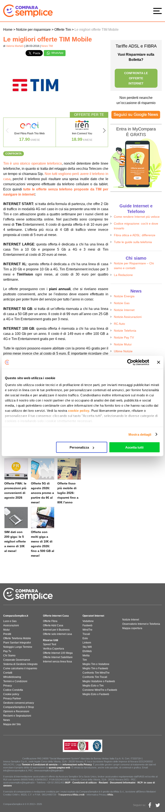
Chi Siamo (9, 655)
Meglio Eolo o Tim (93, 685)
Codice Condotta (13, 689)
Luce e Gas (10, 621)
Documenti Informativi (122, 782)
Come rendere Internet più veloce (137, 216)
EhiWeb (87, 651)
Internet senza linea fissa (57, 661)
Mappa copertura (132, 628)
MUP (67, 782)
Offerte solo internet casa (57, 634)
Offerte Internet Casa (56, 615)
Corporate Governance (16, 659)
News (6, 720)
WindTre (87, 629)
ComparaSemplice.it (15, 615)
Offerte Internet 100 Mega (58, 652)
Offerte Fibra (50, 621)
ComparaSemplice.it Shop (18, 707)
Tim (84, 659)
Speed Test (49, 644)
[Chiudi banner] (158, 362)
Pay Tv (7, 651)
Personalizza (79, 447)
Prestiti (7, 634)
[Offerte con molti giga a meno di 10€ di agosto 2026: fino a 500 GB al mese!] (43, 517)
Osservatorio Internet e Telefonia (141, 623)
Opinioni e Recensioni (16, 711)
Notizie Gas (122, 303)
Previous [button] (7, 131)
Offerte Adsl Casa (53, 625)
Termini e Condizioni (15, 681)
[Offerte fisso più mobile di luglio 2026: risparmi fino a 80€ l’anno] (69, 469)
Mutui (6, 629)
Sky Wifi (87, 646)
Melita (86, 655)
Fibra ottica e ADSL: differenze (134, 235)
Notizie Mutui (122, 344)
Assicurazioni (11, 625)
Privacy (7, 685)
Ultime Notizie (123, 351)
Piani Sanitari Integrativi (17, 642)
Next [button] (104, 131)
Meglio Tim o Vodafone (95, 664)
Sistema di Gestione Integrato (20, 664)
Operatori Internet (93, 615)
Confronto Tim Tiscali (94, 677)
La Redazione (123, 275)
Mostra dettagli (139, 434)
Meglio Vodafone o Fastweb (98, 681)
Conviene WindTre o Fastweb (99, 689)
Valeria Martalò (15, 45)
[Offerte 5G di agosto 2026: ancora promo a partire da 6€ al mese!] (43, 469)
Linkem (86, 642)
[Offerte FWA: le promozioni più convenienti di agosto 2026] (16, 469)
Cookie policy (11, 694)
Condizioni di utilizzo (84, 782)
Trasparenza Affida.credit (71, 794)
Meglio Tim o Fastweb (95, 668)
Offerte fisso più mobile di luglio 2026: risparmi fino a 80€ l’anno (67, 493)
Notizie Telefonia (125, 330)
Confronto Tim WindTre (96, 672)
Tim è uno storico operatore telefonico (32, 163)
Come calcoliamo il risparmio (20, 668)
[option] (29, 132)
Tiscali (86, 634)
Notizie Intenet (130, 619)
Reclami (103, 782)
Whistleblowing (12, 677)
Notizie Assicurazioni (128, 317)
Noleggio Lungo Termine (17, 646)
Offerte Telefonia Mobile (17, 638)
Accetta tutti (134, 447)
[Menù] (158, 10)
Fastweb (87, 625)
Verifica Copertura (53, 648)
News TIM (47, 45)
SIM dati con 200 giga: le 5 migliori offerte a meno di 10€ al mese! (15, 541)
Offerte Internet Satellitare (58, 657)
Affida (110, 794)
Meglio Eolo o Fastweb (95, 694)
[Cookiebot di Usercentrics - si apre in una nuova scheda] (130, 362)
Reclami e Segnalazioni (17, 715)
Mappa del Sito (12, 724)
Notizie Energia (124, 296)
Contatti (7, 672)
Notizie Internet (124, 310)
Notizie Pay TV (124, 337)
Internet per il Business (56, 629)
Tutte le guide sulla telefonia (133, 242)
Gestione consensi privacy (18, 702)
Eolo (85, 638)
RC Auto (119, 323)
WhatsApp (57, 52)
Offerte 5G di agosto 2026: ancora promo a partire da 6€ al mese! (42, 493)
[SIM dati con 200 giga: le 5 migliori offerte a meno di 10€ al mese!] (16, 517)
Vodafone (88, 621)
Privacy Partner (12, 698)
